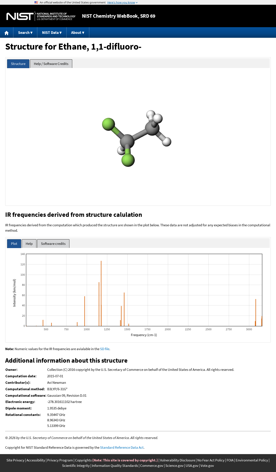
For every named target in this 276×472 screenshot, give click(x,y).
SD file (104, 348)
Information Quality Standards (115, 465)
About (76, 32)
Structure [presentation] (18, 63)
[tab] (18, 63)
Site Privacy (15, 460)
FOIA (230, 460)
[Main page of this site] (6, 32)
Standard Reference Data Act (122, 447)
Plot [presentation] (14, 243)
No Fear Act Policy (210, 460)
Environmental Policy (252, 460)
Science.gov (174, 465)
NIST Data (50, 32)
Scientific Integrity (76, 465)
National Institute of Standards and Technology (40, 16)
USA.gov (192, 465)
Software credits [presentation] (53, 243)
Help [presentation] (29, 243)
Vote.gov (207, 465)
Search (24, 32)
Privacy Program (60, 460)
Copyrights (83, 460)
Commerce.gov (151, 465)
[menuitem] (6, 32)
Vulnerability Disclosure (177, 460)
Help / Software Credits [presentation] (51, 63)
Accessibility (36, 460)
